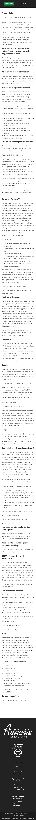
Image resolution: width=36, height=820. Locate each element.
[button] (21, 3)
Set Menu (22, 815)
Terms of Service (8, 813)
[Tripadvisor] (18, 779)
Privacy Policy (15, 815)
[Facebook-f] (13, 779)
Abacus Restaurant (15, 818)
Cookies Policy (26, 813)
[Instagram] (22, 779)
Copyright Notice (18, 813)
